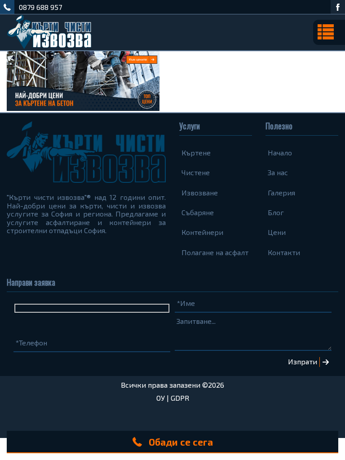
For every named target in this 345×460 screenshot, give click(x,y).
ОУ (160, 398)
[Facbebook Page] (338, 7)
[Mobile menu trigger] (329, 32)
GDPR (180, 398)
